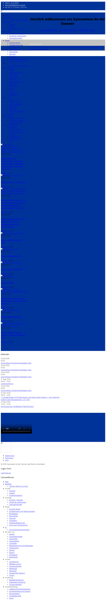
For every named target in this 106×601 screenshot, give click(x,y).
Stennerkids (13, 52)
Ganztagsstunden (15, 38)
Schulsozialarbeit (15, 123)
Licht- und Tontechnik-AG (18, 61)
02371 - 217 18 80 (11, 3)
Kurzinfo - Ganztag (16, 33)
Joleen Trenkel (7, 282)
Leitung (11, 70)
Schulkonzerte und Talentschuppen (16, 46)
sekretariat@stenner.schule (15, 5)
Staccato (12, 54)
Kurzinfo (12, 24)
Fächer (11, 113)
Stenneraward (14, 136)
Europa (7, 22)
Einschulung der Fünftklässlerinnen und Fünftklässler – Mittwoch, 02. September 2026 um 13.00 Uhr (66, 47)
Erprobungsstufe (15, 104)
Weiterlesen (5, 173)
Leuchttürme (14, 100)
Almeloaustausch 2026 (11, 317)
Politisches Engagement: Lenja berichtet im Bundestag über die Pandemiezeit (12, 223)
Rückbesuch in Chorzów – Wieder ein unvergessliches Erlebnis (13, 301)
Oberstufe (13, 109)
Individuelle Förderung (17, 120)
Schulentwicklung (11, 125)
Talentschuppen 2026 (11, 256)
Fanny (11, 141)
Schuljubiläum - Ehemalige (39, 49)
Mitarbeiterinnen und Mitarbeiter (17, 82)
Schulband (13, 56)
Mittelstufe (13, 107)
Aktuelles (8, 17)
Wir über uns (9, 68)
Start (6, 15)
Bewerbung (13, 95)
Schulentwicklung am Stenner (19, 591)
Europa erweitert (68, 29)
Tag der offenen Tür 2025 (18, 20)
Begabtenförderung (16, 118)
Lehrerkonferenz (7, 383)
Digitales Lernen (15, 102)
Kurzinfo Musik (14, 43)
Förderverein (14, 86)
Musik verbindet (48, 29)
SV (6, 63)
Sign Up (8, 473)
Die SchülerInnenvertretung (19, 65)
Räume (11, 91)
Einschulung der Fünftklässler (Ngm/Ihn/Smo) (17, 406)
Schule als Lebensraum (17, 36)
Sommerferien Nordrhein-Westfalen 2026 (16, 363)
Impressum (9, 458)
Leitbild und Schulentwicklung (15, 128)
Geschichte (13, 75)
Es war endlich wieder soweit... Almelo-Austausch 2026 (13, 335)
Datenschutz (9, 455)
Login (3, 473)
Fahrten (12, 27)
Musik (7, 40)
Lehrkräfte (13, 79)
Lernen (7, 97)
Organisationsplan (15, 72)
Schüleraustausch (15, 29)
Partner (12, 88)
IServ (7, 460)
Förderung (9, 116)
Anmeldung (13, 93)
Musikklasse (13, 49)
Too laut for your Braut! (11, 269)
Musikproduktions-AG (17, 59)
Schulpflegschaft (15, 139)
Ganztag (8, 31)
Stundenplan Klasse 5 (17, 111)
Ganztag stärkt (87, 29)
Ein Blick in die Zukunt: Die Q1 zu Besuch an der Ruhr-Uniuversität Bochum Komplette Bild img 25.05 (13, 204)
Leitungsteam (14, 77)
